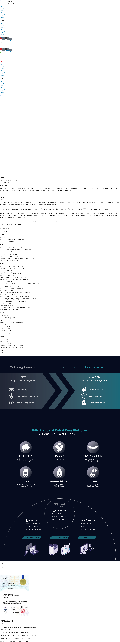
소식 (2, 12)
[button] (60, 21)
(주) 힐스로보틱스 (12, 1)
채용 (2, 16)
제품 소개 (3, 10)
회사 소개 (3, 6)
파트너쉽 (3, 14)
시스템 (2, 8)
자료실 (2, 17)
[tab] (60, 350)
